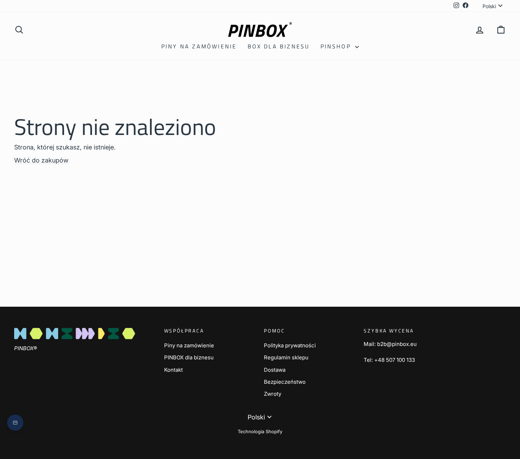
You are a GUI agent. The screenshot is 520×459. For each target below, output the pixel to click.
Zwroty (272, 393)
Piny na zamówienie (199, 46)
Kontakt (173, 369)
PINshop (337, 46)
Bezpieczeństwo (285, 381)
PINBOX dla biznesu (189, 357)
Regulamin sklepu (286, 357)
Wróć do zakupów (41, 160)
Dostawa (274, 369)
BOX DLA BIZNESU (279, 46)
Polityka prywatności (290, 345)
